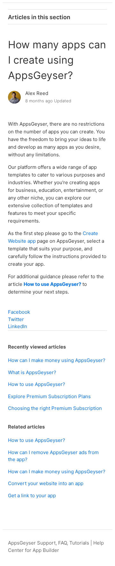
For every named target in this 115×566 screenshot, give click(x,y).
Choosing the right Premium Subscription (55, 408)
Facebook (19, 312)
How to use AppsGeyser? (52, 284)
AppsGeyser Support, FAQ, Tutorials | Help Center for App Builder (56, 546)
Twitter (16, 319)
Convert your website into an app (45, 483)
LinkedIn (17, 326)
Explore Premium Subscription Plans (49, 396)
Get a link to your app (32, 495)
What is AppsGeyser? (32, 372)
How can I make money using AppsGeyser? (56, 360)
